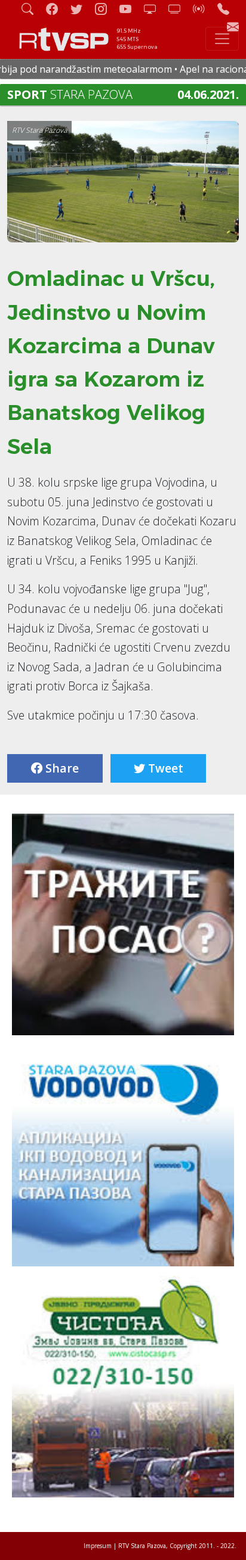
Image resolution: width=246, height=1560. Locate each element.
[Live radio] (203, 9)
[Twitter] (81, 9)
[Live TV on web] (179, 9)
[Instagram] (105, 9)
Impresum (98, 1546)
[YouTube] (130, 9)
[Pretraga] (32, 9)
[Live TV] (154, 9)
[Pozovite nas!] (228, 9)
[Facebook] (56, 9)
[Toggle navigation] (222, 39)
